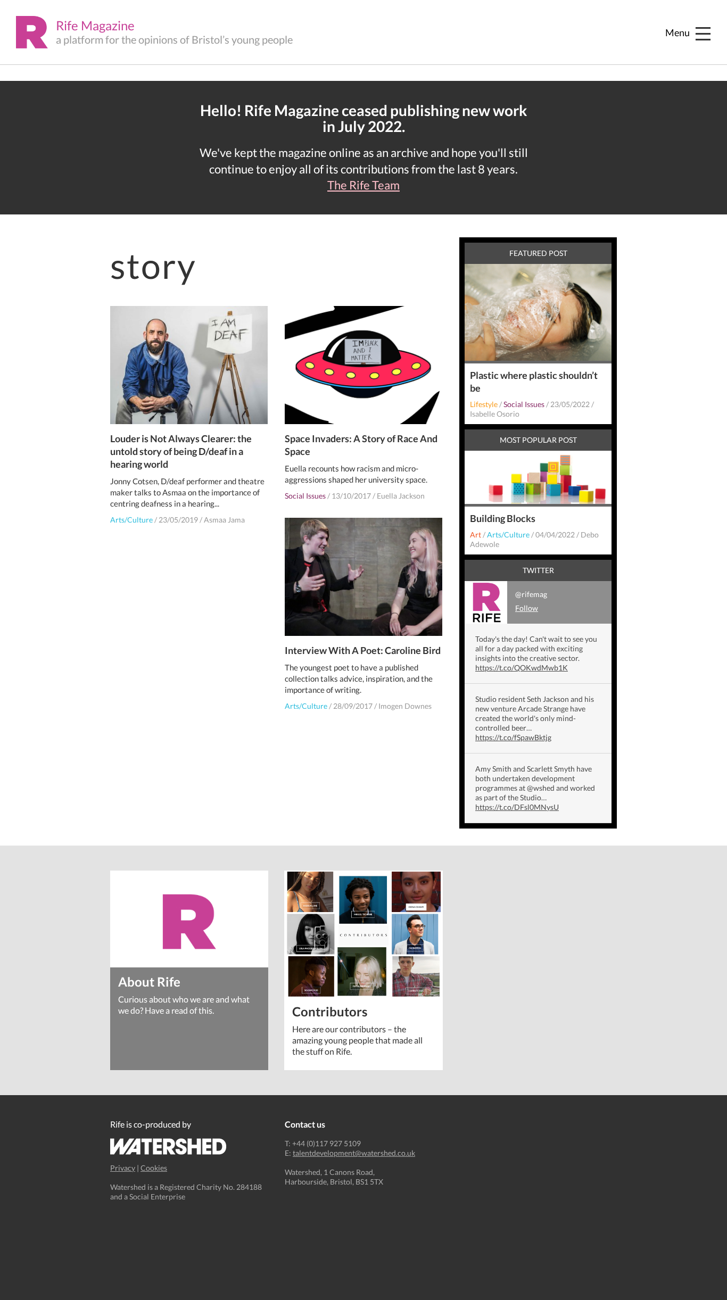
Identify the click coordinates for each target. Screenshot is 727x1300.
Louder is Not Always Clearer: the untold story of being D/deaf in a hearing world (181, 451)
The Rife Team (363, 185)
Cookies (154, 1167)
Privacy (122, 1167)
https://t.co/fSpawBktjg (513, 737)
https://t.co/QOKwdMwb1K (521, 667)
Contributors (329, 1011)
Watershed (168, 1146)
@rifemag (531, 601)
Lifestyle (484, 404)
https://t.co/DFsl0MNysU (517, 807)
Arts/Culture (131, 519)
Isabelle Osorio (494, 413)
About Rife (149, 981)
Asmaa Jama (224, 519)
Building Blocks (502, 518)
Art (475, 534)
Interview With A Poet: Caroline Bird (363, 650)
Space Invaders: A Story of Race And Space (361, 445)
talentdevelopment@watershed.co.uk (354, 1152)
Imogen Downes (405, 705)
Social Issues (305, 495)
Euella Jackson (401, 495)
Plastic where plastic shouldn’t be (534, 381)
